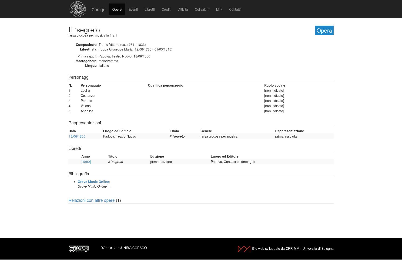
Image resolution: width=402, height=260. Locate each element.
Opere (117, 9)
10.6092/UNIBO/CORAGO (127, 247)
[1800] (86, 161)
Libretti (150, 9)
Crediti (166, 9)
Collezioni (202, 9)
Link (219, 9)
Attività (183, 9)
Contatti (235, 9)
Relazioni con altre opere (91, 200)
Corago (98, 9)
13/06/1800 (77, 136)
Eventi (133, 9)
